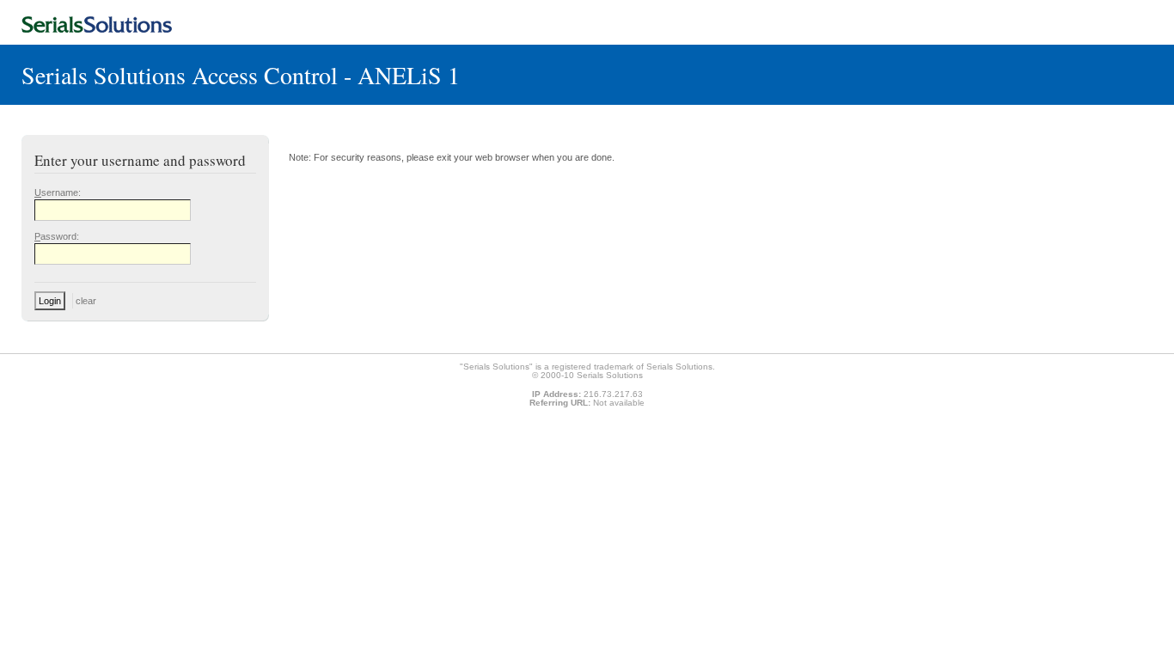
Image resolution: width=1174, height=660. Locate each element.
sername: (57, 192)
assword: (56, 236)
